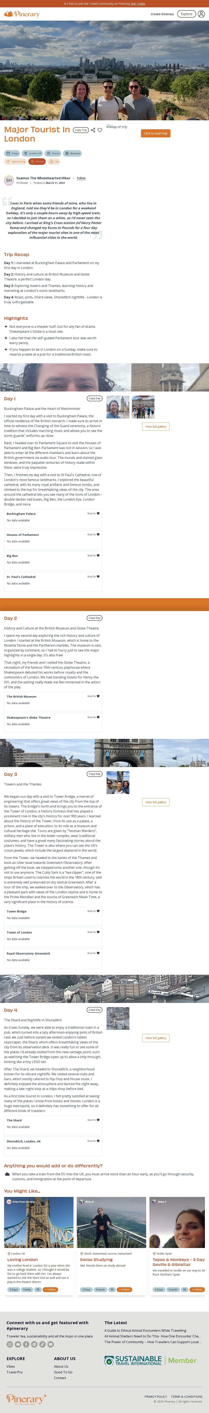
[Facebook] (26, 1344)
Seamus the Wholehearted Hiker (43, 178)
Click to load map (155, 133)
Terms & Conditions (186, 1397)
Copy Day (94, 398)
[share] (93, 130)
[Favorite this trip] (99, 130)
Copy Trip (81, 130)
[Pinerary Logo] (22, 14)
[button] (118, 408)
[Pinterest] (34, 1344)
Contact (60, 1378)
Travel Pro (15, 1372)
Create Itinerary (162, 14)
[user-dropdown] (201, 14)
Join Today (138, 4)
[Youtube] (18, 1344)
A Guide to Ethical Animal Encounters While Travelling (145, 1330)
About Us (61, 1366)
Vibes (11, 1366)
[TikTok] (42, 1344)
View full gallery (156, 426)
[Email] (50, 1344)
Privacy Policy (156, 1397)
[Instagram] (10, 1344)
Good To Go (63, 1372)
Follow (81, 178)
